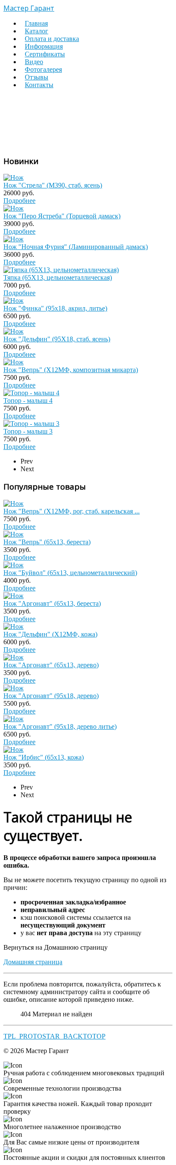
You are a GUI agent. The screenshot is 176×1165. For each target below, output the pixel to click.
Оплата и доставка (52, 38)
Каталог (36, 31)
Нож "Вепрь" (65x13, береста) (47, 542)
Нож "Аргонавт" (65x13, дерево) (51, 665)
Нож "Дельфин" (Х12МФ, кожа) (50, 634)
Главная (36, 23)
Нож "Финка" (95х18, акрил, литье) (55, 308)
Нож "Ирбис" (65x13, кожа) (43, 757)
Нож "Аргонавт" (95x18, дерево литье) (60, 726)
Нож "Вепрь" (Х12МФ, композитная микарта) (70, 369)
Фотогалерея (43, 69)
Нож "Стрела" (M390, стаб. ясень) (52, 185)
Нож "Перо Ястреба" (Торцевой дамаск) (61, 216)
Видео (34, 61)
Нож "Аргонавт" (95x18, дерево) (51, 695)
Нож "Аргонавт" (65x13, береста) (52, 603)
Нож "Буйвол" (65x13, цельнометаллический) (70, 572)
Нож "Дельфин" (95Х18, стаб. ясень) (56, 339)
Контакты (39, 84)
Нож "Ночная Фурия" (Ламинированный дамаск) (75, 246)
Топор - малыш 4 (28, 400)
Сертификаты (45, 54)
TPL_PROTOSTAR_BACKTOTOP (54, 1036)
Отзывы (36, 77)
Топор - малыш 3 (28, 431)
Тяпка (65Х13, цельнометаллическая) (57, 277)
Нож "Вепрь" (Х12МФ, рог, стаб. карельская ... (71, 511)
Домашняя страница (32, 961)
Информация (44, 46)
